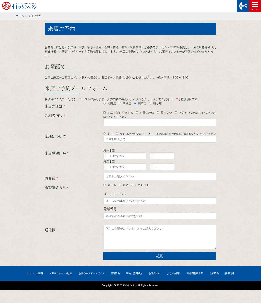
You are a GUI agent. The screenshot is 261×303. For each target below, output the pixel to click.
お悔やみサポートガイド (91, 273)
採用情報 (229, 273)
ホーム (19, 16)
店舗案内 (115, 273)
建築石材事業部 (195, 273)
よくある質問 (174, 273)
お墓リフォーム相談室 (60, 273)
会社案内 (214, 273)
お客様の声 (154, 273)
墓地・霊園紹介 (134, 273)
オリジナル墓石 (35, 273)
